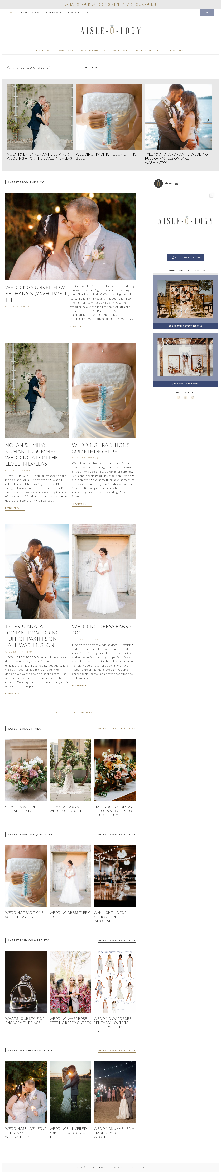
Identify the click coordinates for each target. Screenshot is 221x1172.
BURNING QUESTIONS (85, 458)
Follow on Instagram (187, 258)
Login (207, 12)
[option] (41, 123)
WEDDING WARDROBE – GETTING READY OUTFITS (70, 1020)
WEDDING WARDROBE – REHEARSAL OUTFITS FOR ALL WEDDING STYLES (114, 1024)
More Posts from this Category (116, 728)
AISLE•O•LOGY (110, 31)
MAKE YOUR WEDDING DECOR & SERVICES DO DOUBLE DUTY (113, 810)
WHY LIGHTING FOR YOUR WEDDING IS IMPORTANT (110, 916)
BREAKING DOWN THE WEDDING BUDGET (68, 808)
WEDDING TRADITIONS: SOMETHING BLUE (101, 448)
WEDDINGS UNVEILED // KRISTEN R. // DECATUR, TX (70, 1132)
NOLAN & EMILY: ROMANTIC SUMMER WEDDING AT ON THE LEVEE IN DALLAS (31, 454)
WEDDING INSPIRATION (19, 470)
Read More (76, 327)
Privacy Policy (118, 1167)
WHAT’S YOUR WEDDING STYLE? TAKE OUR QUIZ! (110, 4)
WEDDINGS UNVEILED (18, 306)
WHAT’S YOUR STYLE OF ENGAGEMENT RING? (24, 1020)
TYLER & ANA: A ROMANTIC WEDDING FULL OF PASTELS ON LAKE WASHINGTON (32, 635)
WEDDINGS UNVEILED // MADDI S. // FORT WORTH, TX (114, 1132)
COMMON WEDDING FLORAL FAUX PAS (22, 808)
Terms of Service (139, 1167)
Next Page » (86, 712)
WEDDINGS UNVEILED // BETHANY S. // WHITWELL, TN (37, 293)
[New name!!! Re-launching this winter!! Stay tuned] (185, 221)
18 (74, 712)
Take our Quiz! (93, 67)
